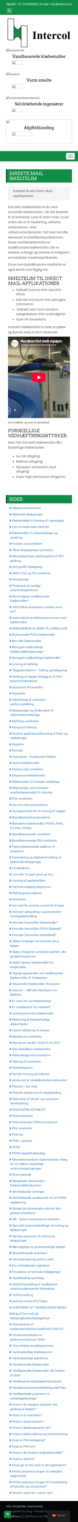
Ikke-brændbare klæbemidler (31, 1049)
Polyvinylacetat (22, 1116)
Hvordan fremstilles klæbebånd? (34, 935)
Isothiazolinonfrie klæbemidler (33, 1013)
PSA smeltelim (22, 1128)
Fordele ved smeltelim (27, 544)
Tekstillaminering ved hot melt (32, 1259)
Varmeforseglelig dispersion (31, 887)
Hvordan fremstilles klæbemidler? (35, 922)
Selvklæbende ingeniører (39, 104)
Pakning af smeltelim (26, 1061)
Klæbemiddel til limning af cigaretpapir (38, 520)
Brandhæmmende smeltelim (31, 834)
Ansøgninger (20, 579)
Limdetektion (21, 868)
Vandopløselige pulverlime (30, 1358)
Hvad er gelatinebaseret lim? (31, 1428)
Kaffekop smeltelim (25, 721)
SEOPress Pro (33, 1516)
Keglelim (18, 744)
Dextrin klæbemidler (25, 763)
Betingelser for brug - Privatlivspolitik (30, 1511)
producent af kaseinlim (27, 687)
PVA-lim (17, 1134)
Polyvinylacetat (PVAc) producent (34, 1122)
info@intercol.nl (60, 4)
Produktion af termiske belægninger (36, 1272)
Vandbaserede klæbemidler (39, 56)
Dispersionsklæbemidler (28, 775)
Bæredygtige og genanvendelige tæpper (38, 1247)
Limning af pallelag (25, 664)
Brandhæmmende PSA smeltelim (34, 840)
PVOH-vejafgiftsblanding (28, 1153)
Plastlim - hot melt (24, 1086)
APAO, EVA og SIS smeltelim (31, 573)
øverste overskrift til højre (29, 1301)
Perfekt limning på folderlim (31, 1074)
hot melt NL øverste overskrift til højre (38, 905)
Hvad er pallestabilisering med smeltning (39, 1434)
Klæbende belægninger (27, 514)
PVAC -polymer (22, 1141)
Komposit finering (24, 727)
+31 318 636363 (27, 4)
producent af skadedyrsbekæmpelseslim (39, 1080)
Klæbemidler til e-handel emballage (36, 782)
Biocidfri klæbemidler (26, 641)
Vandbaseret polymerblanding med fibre (39, 1388)
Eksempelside (21, 1174)
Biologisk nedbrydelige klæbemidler (36, 658)
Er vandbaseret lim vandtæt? (31, 1007)
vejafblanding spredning (28, 1278)
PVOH (16, 1147)
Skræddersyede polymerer (29, 1253)
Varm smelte (39, 80)
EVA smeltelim (22, 798)
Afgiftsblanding (39, 127)
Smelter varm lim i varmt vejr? (32, 1493)
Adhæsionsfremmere (26, 508)
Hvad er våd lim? (23, 1459)
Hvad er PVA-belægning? (28, 1440)
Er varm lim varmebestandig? (31, 1001)
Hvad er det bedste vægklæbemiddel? (37, 1452)
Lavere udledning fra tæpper (31, 1030)
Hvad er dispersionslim (27, 1421)
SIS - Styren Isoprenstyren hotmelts (36, 1219)
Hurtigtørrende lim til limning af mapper (39, 811)
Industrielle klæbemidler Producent (35, 984)
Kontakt (17, 750)
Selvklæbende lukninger (28, 1191)
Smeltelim (19, 899)
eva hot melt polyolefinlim (30, 805)
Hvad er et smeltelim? (27, 1415)
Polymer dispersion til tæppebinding (36, 1092)
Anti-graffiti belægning (27, 567)
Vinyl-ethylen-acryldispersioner (33, 1346)
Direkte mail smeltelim (27, 769)
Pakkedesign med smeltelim (31, 1055)
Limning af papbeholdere (28, 880)
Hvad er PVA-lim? (24, 1446)
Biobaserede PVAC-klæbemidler (33, 634)
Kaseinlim (19, 693)
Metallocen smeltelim (27, 1036)
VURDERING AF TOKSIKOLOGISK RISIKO (39, 1307)
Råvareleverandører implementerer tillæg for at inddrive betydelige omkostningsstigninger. (38, 1164)
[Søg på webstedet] (8, 10)
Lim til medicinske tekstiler (30, 527)
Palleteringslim (22, 1068)
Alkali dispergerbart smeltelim (32, 550)
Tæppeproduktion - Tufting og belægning (39, 670)
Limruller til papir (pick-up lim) (32, 874)
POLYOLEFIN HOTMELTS (28, 1109)
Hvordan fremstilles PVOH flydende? (36, 929)
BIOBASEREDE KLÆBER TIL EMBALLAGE (40, 628)
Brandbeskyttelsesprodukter (31, 817)
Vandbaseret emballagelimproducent (37, 1381)
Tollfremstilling (22, 1295)
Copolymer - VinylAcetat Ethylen (34, 757)
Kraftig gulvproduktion (27, 893)
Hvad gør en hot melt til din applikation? (39, 1465)
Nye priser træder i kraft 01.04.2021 (36, 1043)
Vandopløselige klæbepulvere (32, 1352)
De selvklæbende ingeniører (31, 1265)
